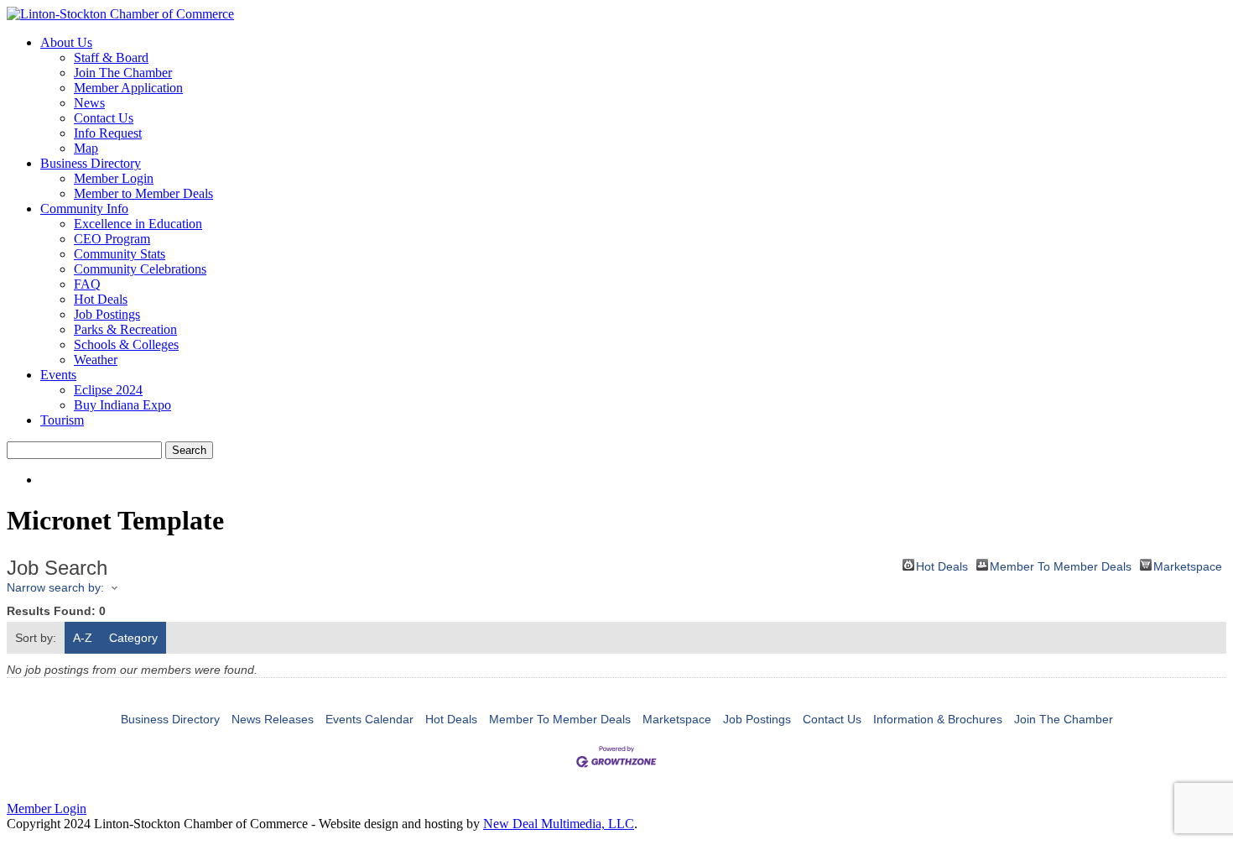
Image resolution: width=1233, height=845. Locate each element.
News (89, 103)
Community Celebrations (140, 269)
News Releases (273, 719)
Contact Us (103, 118)
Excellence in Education (138, 223)
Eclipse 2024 (108, 390)
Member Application (128, 88)
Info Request (108, 133)
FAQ (87, 284)
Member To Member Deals (1061, 565)
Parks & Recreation (125, 329)
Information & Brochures (937, 719)
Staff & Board (111, 57)
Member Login (113, 178)
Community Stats (119, 254)
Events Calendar (369, 719)
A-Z (82, 637)
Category (133, 637)
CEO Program (112, 239)
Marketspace (1187, 565)
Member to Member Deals (143, 193)
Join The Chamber (123, 72)
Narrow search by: (55, 587)
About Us (66, 42)
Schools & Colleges (126, 344)
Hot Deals (100, 299)
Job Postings (107, 314)
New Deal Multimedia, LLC (558, 823)
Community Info (84, 208)
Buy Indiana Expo (122, 405)
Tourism (62, 420)
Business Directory (90, 163)
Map (86, 148)
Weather (95, 359)
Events (58, 375)
